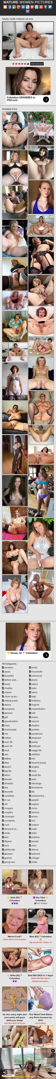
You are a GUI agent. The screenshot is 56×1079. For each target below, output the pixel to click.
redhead (35, 746)
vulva (34, 808)
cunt (6, 825)
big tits (7, 771)
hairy (7, 725)
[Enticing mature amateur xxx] (41, 321)
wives (34, 816)
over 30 (8, 742)
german (8, 713)
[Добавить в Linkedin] (23, 7)
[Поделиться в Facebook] (9, 7)
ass (6, 754)
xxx (33, 820)
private (35, 841)
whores (35, 812)
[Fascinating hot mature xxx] (15, 274)
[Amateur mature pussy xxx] (15, 381)
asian (7, 671)
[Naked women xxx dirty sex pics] (41, 290)
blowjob (8, 783)
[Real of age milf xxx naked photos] (15, 594)
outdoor (35, 837)
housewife (36, 671)
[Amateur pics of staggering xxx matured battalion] (41, 225)
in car (7, 800)
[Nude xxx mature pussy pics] (15, 454)
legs (33, 696)
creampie (9, 816)
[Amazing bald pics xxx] (15, 557)
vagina (35, 804)
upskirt (35, 800)
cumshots (9, 820)
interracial (36, 676)
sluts (33, 771)
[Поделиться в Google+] (18, 7)
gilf (6, 717)
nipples (35, 725)
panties (35, 729)
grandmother (11, 721)
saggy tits (36, 750)
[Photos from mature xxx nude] (15, 131)
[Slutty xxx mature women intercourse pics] (15, 300)
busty (7, 684)
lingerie (35, 705)
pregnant (36, 738)
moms (34, 717)
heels (34, 667)
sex (33, 758)
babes (7, 758)
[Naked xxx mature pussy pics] (41, 346)
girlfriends (9, 849)
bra (6, 787)
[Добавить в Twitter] (50, 7)
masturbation (38, 709)
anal (6, 750)
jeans (34, 680)
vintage (35, 858)
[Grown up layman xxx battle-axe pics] (41, 373)
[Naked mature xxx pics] (41, 454)
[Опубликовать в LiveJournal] (27, 7)
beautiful (9, 676)
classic (8, 692)
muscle (35, 721)
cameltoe (9, 796)
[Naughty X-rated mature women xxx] (15, 238)
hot (6, 733)
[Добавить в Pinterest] (32, 7)
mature (35, 825)
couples (8, 812)
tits (32, 791)
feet (6, 837)
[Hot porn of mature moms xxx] (15, 326)
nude (34, 829)
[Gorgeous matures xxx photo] (15, 202)
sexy (33, 845)
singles (35, 767)
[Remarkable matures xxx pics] (15, 523)
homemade (10, 729)
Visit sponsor (37, 64)
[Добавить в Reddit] (36, 7)
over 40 (8, 746)
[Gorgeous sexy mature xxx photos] (41, 544)
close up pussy (12, 696)
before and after (12, 680)
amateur (8, 667)
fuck (6, 845)
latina (34, 692)
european (9, 709)
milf (33, 713)
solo (33, 779)
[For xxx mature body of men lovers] (41, 255)
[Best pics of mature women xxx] (15, 490)
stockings (36, 783)
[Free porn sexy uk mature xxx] (41, 490)
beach (7, 767)
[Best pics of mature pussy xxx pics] (15, 417)
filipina (7, 841)
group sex (9, 862)
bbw (6, 762)
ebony (7, 705)
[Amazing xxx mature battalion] (41, 408)
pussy (34, 742)
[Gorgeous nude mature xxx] (41, 587)
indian (7, 738)
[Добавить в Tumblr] (45, 7)
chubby (8, 688)
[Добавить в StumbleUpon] (41, 7)
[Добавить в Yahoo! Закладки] (27, 11)
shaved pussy (38, 762)
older (34, 833)
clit (5, 804)
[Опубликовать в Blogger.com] (5, 7)
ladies (34, 684)
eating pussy (11, 700)
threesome (37, 787)
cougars (8, 808)
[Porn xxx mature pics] (41, 163)
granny (8, 858)
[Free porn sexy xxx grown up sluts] (41, 128)
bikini (7, 775)
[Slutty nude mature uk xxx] (28, 40)
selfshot (35, 754)
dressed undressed (14, 829)
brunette (8, 791)
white (34, 862)
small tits (36, 775)
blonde (8, 779)
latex (34, 688)
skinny (34, 849)
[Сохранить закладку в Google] (14, 7)
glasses (8, 854)
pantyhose (37, 733)
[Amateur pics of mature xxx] (41, 434)
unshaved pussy (40, 796)
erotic (7, 833)
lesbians (35, 700)
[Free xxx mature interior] (15, 167)
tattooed (35, 854)
